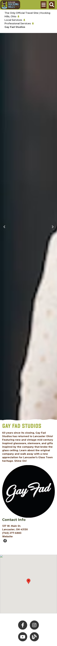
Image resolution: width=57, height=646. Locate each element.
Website (7, 536)
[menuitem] (10, 5)
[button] (4, 227)
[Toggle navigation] (43, 4)
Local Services (13, 20)
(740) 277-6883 (11, 533)
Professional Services (18, 23)
